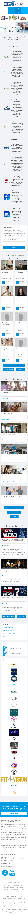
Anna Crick (5, 297)
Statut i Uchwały (20, 887)
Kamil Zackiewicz (19, 271)
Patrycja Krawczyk (5, 271)
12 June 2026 (7, 603)
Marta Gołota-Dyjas (20, 297)
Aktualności (16, 885)
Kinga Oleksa (6, 349)
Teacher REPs (7, 303)
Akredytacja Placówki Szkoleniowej (14, 891)
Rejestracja (14, 813)
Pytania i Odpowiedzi (9, 887)
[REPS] (14, 3)
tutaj (15, 845)
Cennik (22, 885)
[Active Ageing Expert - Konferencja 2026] (14, 18)
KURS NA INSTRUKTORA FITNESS (12, 496)
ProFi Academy (6, 398)
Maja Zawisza (20, 323)
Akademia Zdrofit (7, 502)
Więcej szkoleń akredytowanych (14, 507)
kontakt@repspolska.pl (11, 866)
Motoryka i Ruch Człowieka (10, 455)
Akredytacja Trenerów (9, 894)
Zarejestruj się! (8, 369)
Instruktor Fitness (7, 392)
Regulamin (6, 889)
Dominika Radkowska (5, 323)
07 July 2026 (7, 576)
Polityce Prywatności (14, 849)
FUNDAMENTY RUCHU (9, 434)
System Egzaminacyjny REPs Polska (14, 896)
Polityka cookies (15, 889)
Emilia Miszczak (20, 349)
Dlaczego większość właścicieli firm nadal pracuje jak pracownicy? (13, 570)
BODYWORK (6, 440)
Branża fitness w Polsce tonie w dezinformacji (14, 597)
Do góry (20, 369)
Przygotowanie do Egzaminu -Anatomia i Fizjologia (14, 909)
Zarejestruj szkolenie (14, 512)
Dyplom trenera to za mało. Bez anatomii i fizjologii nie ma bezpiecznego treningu (13, 540)
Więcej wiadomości (8, 616)
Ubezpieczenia (20, 894)
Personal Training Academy (9, 481)
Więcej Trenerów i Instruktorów (14, 365)
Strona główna (7, 885)
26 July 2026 (7, 545)
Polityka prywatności (11, 912)
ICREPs (3, 826)
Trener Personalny (8, 413)
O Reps (22, 889)
